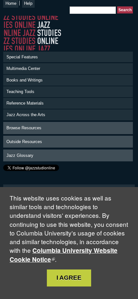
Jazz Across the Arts (25, 114)
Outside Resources (24, 141)
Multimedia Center (23, 68)
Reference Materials (25, 103)
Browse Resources (23, 127)
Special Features (22, 57)
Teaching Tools (20, 91)
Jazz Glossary (19, 155)
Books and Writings (24, 80)
